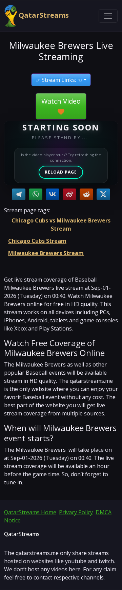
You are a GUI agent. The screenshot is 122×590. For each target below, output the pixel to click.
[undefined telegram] (18, 194)
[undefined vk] (52, 194)
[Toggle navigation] (108, 16)
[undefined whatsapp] (35, 194)
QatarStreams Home (30, 512)
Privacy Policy (76, 512)
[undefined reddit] (86, 194)
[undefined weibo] (69, 194)
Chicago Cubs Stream (37, 241)
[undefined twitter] (103, 194)
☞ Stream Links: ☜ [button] (59, 80)
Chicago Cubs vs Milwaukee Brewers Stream (61, 224)
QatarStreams (43, 15)
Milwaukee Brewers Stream (46, 253)
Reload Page (61, 172)
